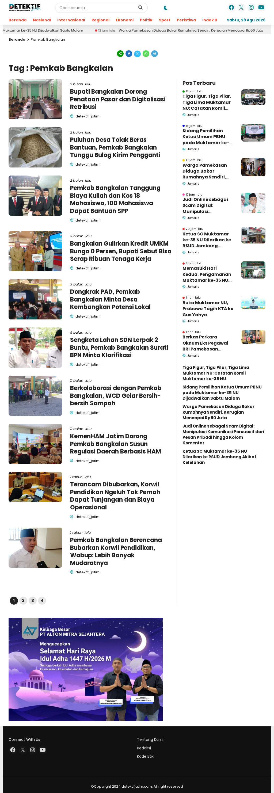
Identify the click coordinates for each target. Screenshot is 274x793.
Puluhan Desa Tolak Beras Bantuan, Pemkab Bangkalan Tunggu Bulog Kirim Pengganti (115, 147)
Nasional (42, 20)
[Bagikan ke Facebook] (129, 53)
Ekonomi (125, 20)
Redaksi (144, 748)
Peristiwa (186, 20)
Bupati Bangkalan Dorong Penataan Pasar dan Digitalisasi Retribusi (118, 99)
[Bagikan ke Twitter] (137, 53)
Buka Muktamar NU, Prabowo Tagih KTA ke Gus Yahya (207, 309)
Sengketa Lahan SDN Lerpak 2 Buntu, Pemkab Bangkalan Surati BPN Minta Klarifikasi (119, 347)
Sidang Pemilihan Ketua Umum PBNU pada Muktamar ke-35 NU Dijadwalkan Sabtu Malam (205, 137)
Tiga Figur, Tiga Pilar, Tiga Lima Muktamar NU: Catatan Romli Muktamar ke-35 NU (206, 102)
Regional (100, 20)
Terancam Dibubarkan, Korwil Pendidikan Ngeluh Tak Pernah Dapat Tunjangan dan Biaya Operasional (115, 496)
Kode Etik (145, 756)
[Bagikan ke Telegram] (154, 53)
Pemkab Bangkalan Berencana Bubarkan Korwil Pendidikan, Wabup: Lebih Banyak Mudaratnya (116, 551)
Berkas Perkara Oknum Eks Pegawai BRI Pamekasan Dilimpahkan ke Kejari (207, 343)
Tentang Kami (150, 739)
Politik (146, 20)
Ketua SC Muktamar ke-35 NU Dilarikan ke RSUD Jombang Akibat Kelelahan (206, 240)
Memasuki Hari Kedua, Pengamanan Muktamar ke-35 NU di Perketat (206, 274)
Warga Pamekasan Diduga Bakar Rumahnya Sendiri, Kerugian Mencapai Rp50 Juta (166, 30)
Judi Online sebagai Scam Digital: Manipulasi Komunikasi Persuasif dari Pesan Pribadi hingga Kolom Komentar (207, 206)
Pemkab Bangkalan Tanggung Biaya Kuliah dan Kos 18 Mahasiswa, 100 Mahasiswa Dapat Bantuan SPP (115, 199)
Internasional (71, 20)
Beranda (17, 20)
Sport (164, 20)
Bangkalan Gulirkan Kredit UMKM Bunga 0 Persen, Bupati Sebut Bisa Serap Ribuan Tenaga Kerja (121, 251)
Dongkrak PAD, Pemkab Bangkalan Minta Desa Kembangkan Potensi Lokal (110, 299)
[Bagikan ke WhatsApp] (146, 53)
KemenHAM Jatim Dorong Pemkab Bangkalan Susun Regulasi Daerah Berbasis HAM (115, 444)
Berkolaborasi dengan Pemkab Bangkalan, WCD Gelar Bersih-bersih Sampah (116, 395)
